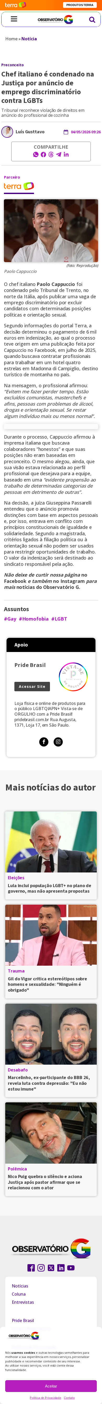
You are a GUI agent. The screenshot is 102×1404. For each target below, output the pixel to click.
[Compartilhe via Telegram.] (58, 156)
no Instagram (69, 581)
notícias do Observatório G (47, 587)
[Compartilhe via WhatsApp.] (36, 156)
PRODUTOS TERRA (79, 5)
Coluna (19, 1294)
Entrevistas (23, 1302)
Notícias (20, 1286)
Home (11, 39)
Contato (69, 1398)
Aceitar (51, 1386)
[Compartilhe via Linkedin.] (66, 156)
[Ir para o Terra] (15, 5)
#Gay (10, 619)
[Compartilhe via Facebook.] (43, 156)
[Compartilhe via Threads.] (51, 156)
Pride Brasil (23, 1320)
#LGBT (59, 619)
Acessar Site (32, 686)
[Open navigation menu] (14, 19)
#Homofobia (34, 619)
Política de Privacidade (45, 1398)
